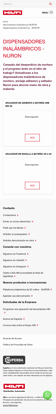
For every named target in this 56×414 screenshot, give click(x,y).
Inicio (5, 21)
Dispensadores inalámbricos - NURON (21, 28)
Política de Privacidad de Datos (18, 344)
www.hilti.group (10, 405)
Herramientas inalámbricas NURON (20, 24)
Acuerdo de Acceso (12, 338)
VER (32, 137)
